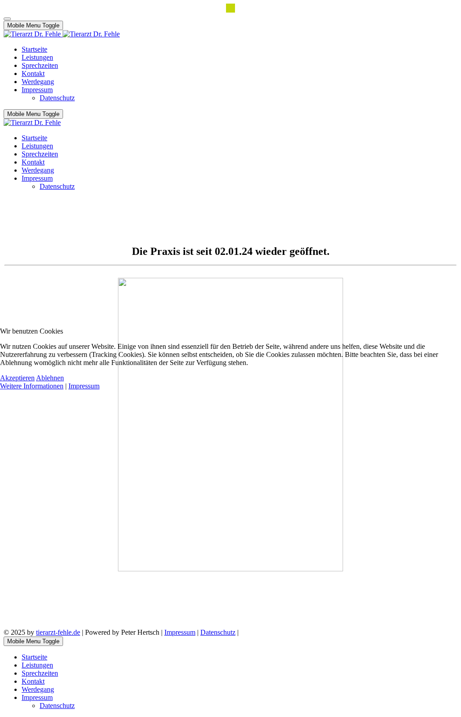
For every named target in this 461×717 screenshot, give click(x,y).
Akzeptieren (17, 378)
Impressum (83, 386)
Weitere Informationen (31, 386)
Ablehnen (50, 378)
